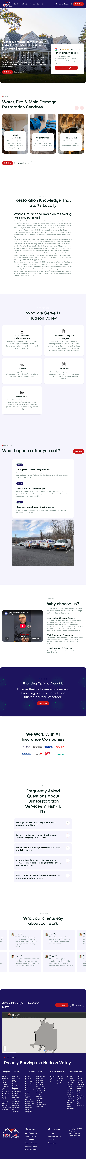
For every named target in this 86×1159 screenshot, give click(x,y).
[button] (17, 4)
